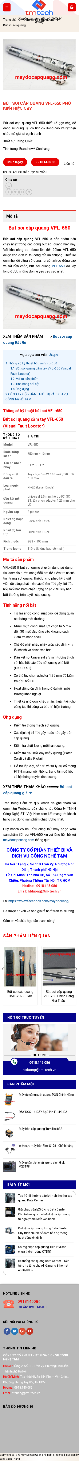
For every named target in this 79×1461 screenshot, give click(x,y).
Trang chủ (9, 19)
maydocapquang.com (18, 840)
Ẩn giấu (54, 355)
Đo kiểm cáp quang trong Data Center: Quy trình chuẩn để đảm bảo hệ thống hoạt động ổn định (43, 1233)
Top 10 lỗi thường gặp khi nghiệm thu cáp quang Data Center (45, 1198)
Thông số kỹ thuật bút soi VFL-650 (31, 363)
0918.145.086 (39, 1063)
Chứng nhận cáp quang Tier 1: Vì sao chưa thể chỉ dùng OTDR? (42, 1249)
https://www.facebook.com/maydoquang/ (39, 901)
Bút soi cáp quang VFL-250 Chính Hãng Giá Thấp (59, 996)
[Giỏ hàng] (72, 7)
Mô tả (12, 216)
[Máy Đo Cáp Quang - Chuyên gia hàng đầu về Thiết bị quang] (39, 7)
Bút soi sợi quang (14, 25)
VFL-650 (58, 266)
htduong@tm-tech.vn (39, 1070)
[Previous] (3, 977)
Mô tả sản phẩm (24, 379)
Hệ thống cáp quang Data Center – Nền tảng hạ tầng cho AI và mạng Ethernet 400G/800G (43, 1265)
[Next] (76, 977)
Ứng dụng (19, 389)
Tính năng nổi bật (24, 384)
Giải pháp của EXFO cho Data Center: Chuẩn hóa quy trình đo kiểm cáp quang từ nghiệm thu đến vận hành (44, 1214)
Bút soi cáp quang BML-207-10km (20, 994)
